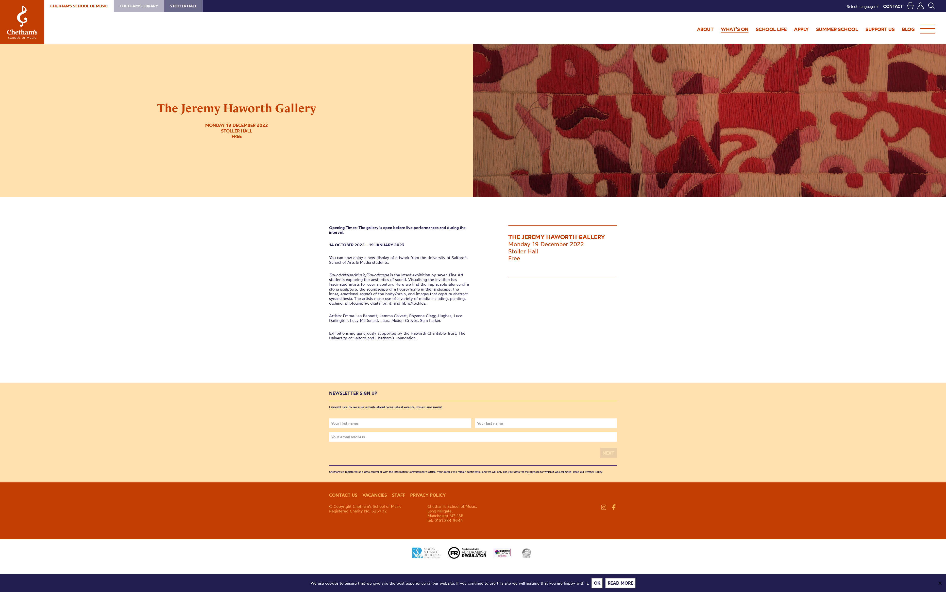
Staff (398, 495)
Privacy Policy (593, 472)
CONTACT (893, 6)
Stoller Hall (183, 6)
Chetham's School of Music (22, 22)
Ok (597, 583)
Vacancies (374, 495)
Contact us (343, 495)
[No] (939, 583)
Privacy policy (428, 495)
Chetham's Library (139, 6)
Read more (620, 583)
